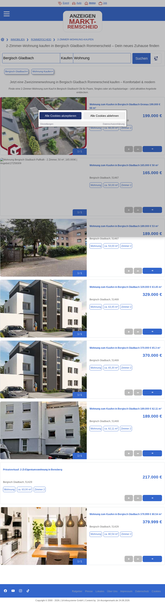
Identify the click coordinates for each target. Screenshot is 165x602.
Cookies (156, 591)
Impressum (126, 591)
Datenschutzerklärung (114, 124)
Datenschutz (142, 591)
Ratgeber (77, 591)
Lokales (100, 591)
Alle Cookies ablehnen (104, 115)
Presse (89, 591)
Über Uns (112, 591)
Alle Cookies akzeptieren (60, 115)
